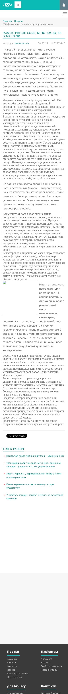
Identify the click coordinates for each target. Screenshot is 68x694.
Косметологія (22, 43)
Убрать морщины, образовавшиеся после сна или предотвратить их (33, 475)
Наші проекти (14, 677)
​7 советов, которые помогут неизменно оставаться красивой (34, 497)
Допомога (46, 659)
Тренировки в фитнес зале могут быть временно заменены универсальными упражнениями (33, 465)
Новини (18, 21)
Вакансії (11, 662)
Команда (12, 659)
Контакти (12, 666)
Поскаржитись (49, 669)
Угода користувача (17, 673)
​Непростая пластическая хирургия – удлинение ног (35, 456)
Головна (7, 21)
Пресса (11, 669)
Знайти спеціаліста (51, 666)
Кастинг (45, 662)
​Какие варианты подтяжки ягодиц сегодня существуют (30, 486)
